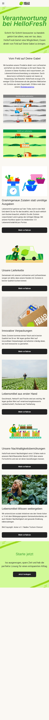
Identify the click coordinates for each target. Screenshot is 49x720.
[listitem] (24, 108)
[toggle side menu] (3, 3)
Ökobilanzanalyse (27, 87)
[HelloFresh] (24, 3)
